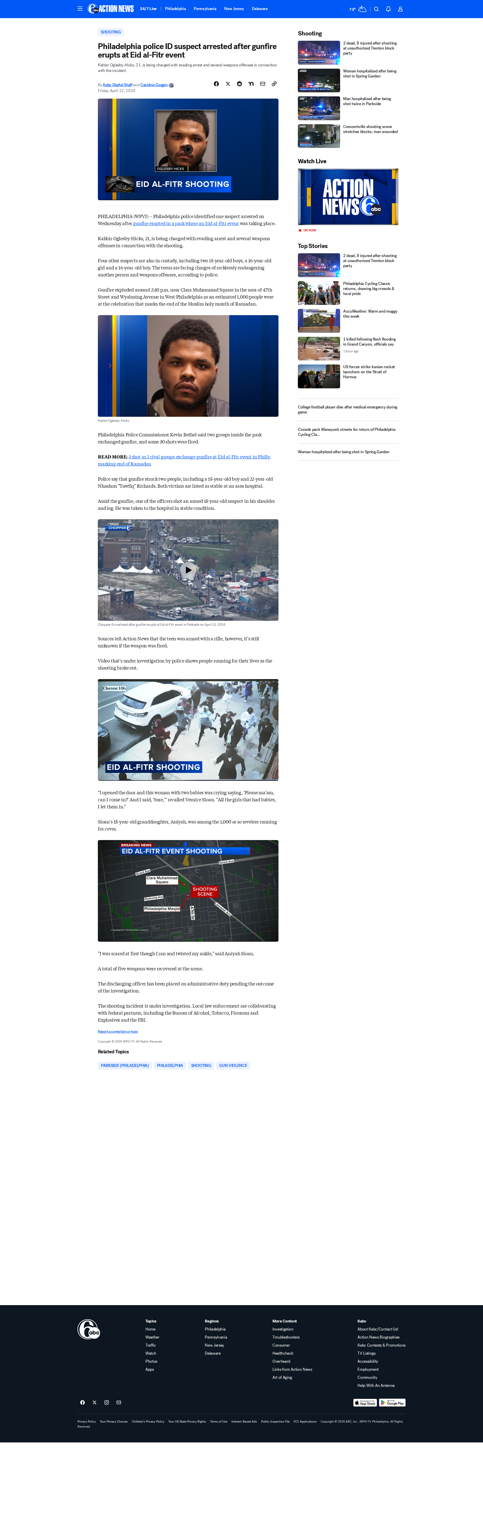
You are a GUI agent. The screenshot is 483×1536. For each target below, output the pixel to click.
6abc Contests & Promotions (381, 1345)
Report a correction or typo (118, 1031)
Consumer (281, 1345)
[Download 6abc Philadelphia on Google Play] (392, 1403)
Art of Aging (282, 1378)
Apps (149, 1369)
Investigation (283, 1329)
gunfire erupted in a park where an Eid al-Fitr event (186, 223)
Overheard (281, 1361)
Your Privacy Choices (114, 1421)
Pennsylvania (205, 8)
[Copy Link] (274, 83)
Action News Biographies (378, 1337)
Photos (151, 1361)
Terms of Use (218, 1421)
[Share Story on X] (228, 83)
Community (367, 1378)
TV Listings (366, 1353)
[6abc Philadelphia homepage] (111, 9)
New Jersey (234, 8)
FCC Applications (305, 1421)
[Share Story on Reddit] (239, 83)
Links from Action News (292, 1369)
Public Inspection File (275, 1421)
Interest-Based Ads (244, 1421)
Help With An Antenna (376, 1386)
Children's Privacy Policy (148, 1421)
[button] (80, 9)
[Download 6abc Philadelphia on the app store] (365, 1403)
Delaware (259, 8)
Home (150, 1329)
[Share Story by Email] (262, 83)
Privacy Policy (86, 1421)
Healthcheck (282, 1353)
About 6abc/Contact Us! (377, 1329)
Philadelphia (175, 8)
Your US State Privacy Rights (187, 1421)
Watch (150, 1353)
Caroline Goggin (154, 85)
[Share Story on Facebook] (216, 83)
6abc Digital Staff (117, 85)
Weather (152, 1337)
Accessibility (367, 1361)
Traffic (150, 1345)
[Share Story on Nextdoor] (251, 83)
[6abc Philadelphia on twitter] (95, 1403)
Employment (368, 1369)
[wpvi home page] (88, 1329)
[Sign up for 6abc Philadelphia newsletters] (119, 1403)
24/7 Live (148, 8)
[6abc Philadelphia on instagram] (107, 1403)
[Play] (348, 197)
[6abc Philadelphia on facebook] (82, 1403)
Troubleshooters (286, 1337)
